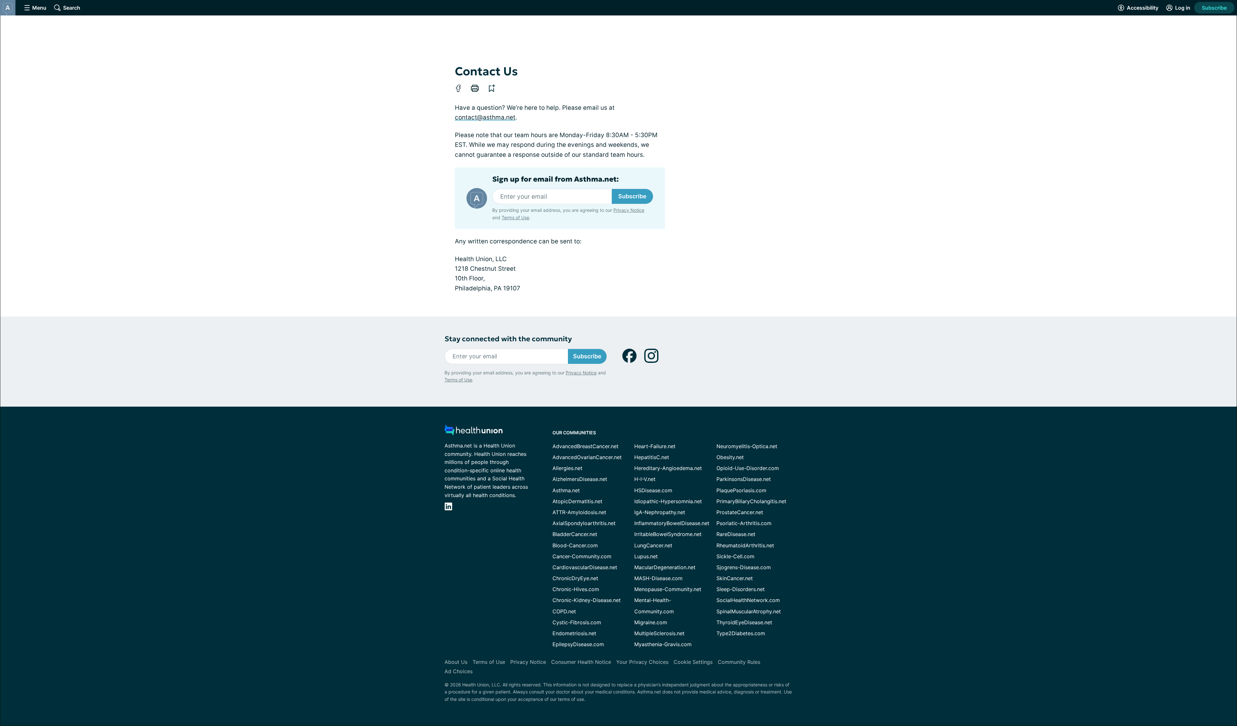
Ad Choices (459, 671)
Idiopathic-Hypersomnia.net (668, 501)
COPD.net (564, 611)
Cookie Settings (693, 662)
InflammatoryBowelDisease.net (671, 523)
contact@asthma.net (485, 117)
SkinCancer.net (734, 578)
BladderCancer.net (574, 534)
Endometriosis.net (574, 633)
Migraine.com (650, 622)
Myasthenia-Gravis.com (663, 644)
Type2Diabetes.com (740, 633)
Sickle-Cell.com (735, 556)
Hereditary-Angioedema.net (668, 468)
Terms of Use (515, 217)
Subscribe (1214, 8)
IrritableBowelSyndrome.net (668, 534)
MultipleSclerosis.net (659, 633)
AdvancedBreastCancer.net (585, 446)
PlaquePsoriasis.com (741, 490)
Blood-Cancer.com (575, 545)
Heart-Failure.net (655, 446)
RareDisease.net (735, 534)
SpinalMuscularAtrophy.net (748, 611)
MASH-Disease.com (658, 578)
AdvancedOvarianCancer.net (587, 457)
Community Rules (739, 662)
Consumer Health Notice (581, 662)
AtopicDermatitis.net (577, 501)
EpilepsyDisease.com (578, 644)
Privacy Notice (628, 210)
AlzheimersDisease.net (579, 479)
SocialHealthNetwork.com (748, 600)
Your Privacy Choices (642, 662)
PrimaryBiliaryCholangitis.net (751, 501)
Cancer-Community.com (581, 556)
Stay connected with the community (508, 339)
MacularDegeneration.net (664, 567)
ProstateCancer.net (739, 512)
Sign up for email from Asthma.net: (555, 179)
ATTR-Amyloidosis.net (579, 512)
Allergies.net (567, 468)
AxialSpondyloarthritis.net (584, 523)
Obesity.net (730, 457)
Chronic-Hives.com (575, 589)
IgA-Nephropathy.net (659, 512)
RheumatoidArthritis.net (745, 545)
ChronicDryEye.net (575, 578)
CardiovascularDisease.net (584, 567)
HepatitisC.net (651, 457)
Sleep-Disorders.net (740, 589)
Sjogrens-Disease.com (743, 567)
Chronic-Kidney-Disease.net (586, 600)
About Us (456, 662)
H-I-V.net (645, 479)
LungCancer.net (653, 545)
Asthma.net (566, 490)
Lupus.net (646, 556)
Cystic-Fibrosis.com (576, 622)
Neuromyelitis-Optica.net (746, 446)
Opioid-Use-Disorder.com (747, 468)
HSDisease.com (653, 490)
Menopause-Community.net (667, 589)
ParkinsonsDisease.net (743, 479)
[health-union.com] (474, 432)
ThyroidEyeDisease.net (744, 622)
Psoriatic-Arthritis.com (744, 523)
